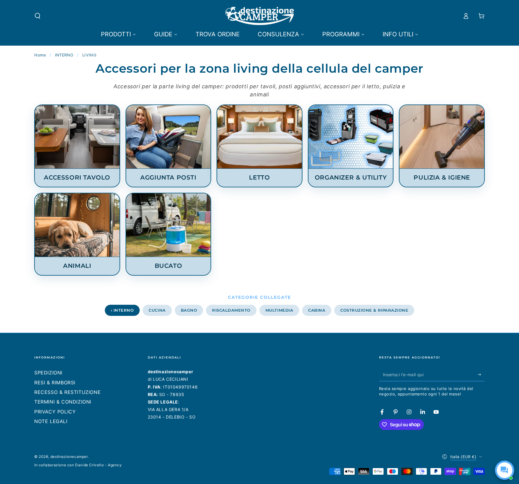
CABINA (316, 310)
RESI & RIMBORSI (54, 383)
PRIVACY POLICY (55, 412)
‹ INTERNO (122, 310)
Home (40, 55)
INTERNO (64, 55)
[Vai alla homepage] (259, 16)
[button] (37, 16)
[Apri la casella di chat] (504, 470)
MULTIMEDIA (279, 310)
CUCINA (157, 310)
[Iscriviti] (481, 374)
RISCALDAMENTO (231, 310)
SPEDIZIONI (48, 373)
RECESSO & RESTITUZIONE (67, 392)
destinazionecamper (69, 456)
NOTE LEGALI (51, 421)
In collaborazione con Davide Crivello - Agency (78, 465)
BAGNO (189, 310)
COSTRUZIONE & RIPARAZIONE (374, 310)
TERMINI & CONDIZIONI (62, 402)
